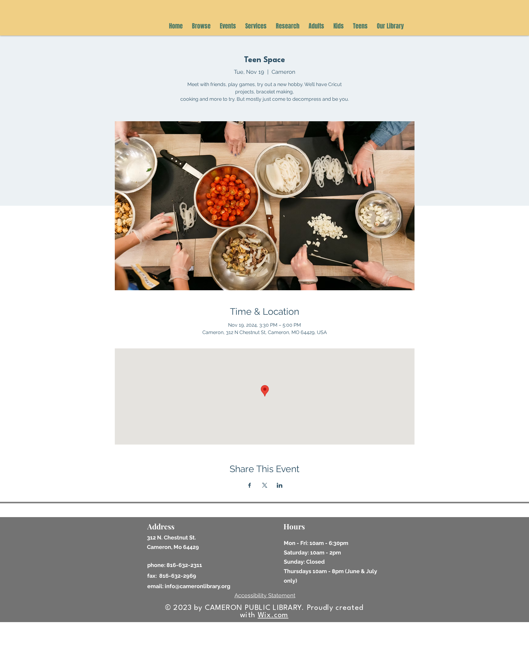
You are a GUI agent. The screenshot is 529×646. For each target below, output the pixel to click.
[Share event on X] (265, 485)
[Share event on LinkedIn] (280, 485)
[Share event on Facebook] (250, 485)
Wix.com (273, 615)
